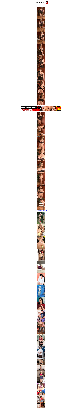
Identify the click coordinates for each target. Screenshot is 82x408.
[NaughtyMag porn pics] (41, 407)
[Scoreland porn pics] (41, 370)
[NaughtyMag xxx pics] (41, 309)
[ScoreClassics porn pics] (41, 321)
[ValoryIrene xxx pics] (41, 297)
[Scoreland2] (41, 4)
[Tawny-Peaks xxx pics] (41, 284)
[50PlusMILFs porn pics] (41, 346)
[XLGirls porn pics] (41, 382)
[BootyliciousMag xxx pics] (41, 248)
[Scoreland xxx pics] (41, 223)
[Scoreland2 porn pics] (41, 358)
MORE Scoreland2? (41, 210)
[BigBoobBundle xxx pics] (41, 260)
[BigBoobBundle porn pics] (41, 333)
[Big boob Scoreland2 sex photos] (41, 19)
